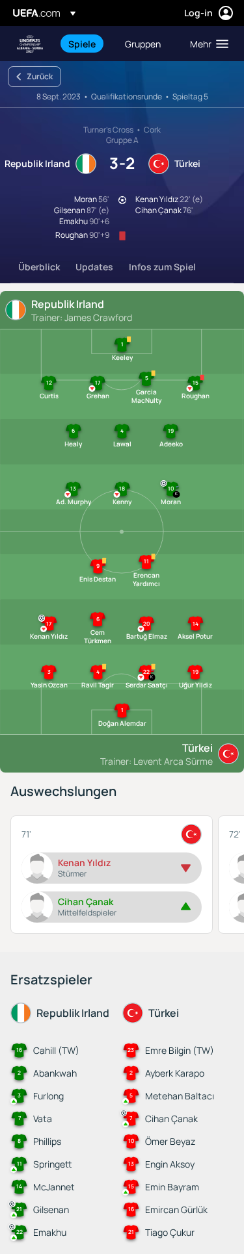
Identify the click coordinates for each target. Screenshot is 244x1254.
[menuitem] (85, 43)
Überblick (39, 267)
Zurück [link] (40, 76)
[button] (206, 43)
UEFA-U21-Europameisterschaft (29, 44)
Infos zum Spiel (162, 267)
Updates (94, 267)
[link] (82, 43)
